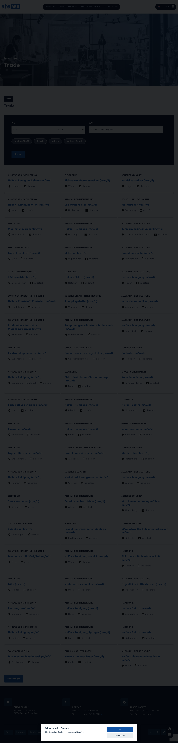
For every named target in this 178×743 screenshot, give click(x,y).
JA (120, 729)
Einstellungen (120, 735)
